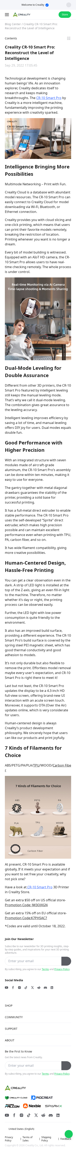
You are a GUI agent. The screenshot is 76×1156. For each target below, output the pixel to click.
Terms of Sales (27, 1139)
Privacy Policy (62, 969)
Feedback (65, 1139)
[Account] (52, 14)
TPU (36, 765)
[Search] (44, 14)
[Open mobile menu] (7, 14)
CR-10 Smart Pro (48, 98)
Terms (45, 969)
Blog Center (13, 24)
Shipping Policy (46, 1139)
